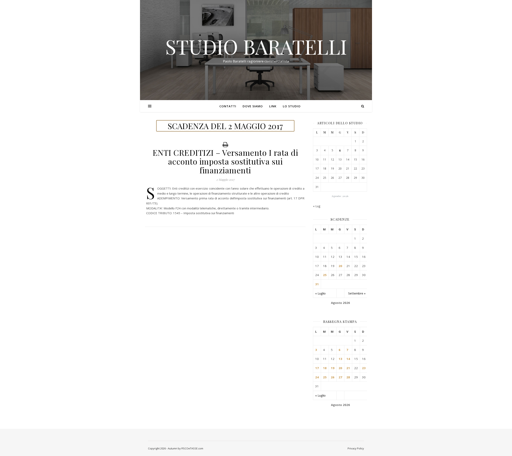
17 (317, 368)
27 (340, 377)
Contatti (227, 106)
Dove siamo (253, 106)
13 (340, 359)
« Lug (316, 206)
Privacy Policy (356, 448)
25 (325, 275)
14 (348, 359)
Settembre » (357, 293)
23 (364, 368)
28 (348, 377)
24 (317, 377)
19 (332, 368)
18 (325, 368)
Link (272, 106)
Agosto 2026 (340, 303)
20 (340, 266)
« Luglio (320, 293)
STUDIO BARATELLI (256, 46)
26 (332, 377)
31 (317, 284)
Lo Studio (292, 106)
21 (348, 368)
